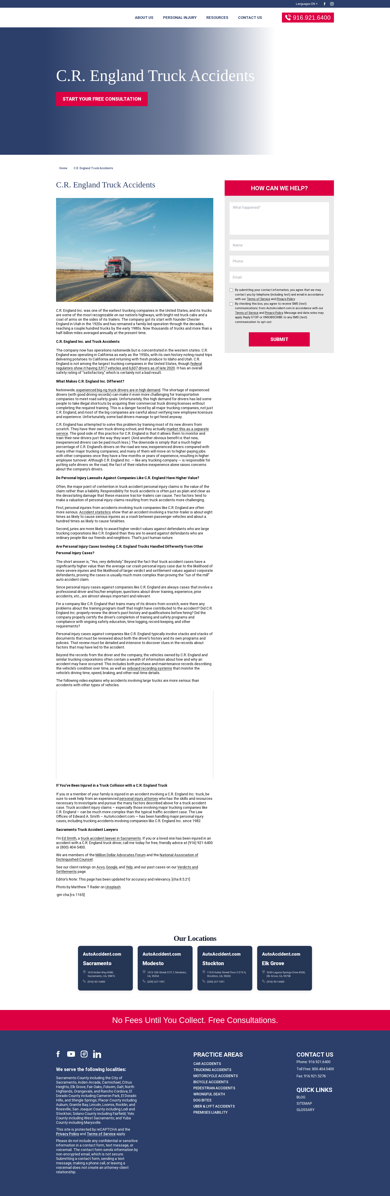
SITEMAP (304, 1103)
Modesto (153, 963)
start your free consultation (102, 99)
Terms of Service (101, 1133)
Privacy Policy (67, 1133)
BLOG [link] (301, 1097)
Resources (217, 17)
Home (63, 168)
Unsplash (113, 887)
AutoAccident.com (102, 954)
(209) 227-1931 (156, 981)
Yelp (129, 867)
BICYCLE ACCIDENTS (210, 1082)
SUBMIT (279, 339)
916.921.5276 (315, 1076)
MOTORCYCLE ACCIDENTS (215, 1076)
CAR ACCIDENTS (207, 1064)
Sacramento (97, 963)
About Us (144, 17)
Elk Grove (273, 963)
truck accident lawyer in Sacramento (111, 838)
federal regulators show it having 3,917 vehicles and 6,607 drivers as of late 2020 (129, 365)
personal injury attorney (138, 798)
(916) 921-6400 (96, 981)
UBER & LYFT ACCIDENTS (214, 1106)
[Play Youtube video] (134, 734)
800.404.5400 (323, 1069)
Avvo (100, 867)
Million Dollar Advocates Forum (120, 855)
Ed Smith (69, 838)
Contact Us (250, 17)
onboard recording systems (149, 668)
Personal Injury (180, 17)
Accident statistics (95, 512)
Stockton (213, 963)
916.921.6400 (312, 17)
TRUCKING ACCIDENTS (212, 1070)
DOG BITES (202, 1100)
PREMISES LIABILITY (210, 1112)
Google (111, 867)
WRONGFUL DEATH (209, 1094)
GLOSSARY (305, 1110)
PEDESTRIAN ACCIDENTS (214, 1088)
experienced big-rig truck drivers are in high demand (118, 390)
